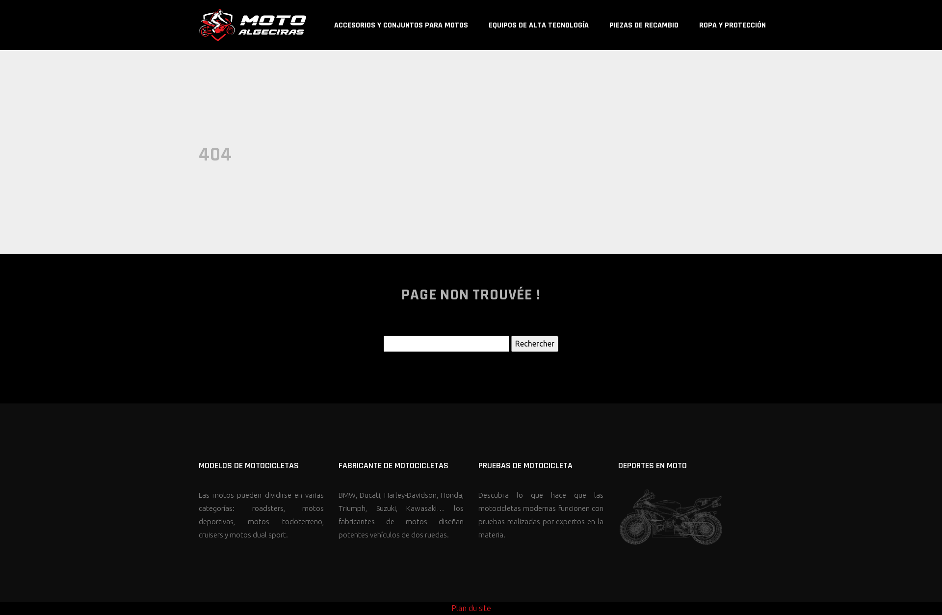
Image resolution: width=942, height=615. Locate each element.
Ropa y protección (732, 25)
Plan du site (471, 608)
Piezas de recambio (644, 25)
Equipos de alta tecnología (539, 25)
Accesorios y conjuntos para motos (401, 25)
